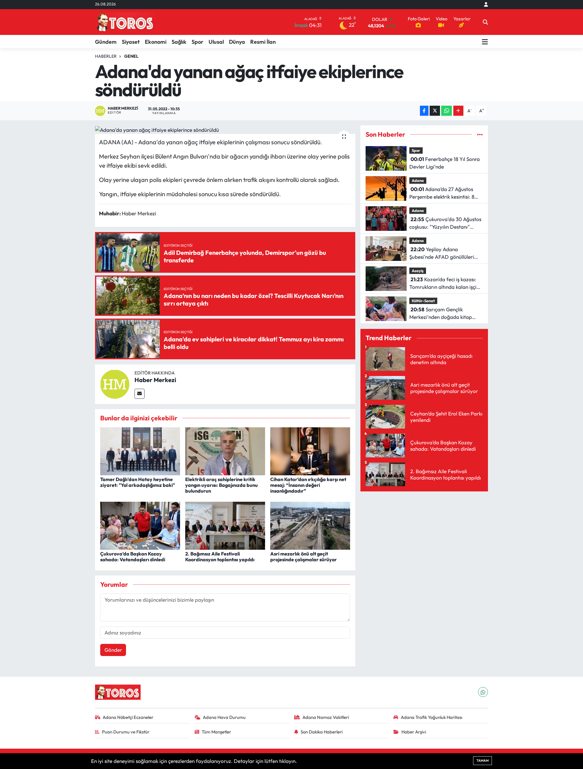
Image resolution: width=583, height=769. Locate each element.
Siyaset (131, 41)
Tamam (482, 760)
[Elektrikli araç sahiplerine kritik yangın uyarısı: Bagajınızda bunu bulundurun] (225, 450)
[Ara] (485, 22)
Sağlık (179, 41)
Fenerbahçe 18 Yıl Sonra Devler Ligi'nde (444, 163)
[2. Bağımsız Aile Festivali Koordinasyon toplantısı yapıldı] (225, 525)
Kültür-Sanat (423, 300)
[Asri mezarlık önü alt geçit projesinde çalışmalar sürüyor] (310, 525)
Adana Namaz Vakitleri (325, 717)
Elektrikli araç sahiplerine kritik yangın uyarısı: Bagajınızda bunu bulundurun (221, 485)
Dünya (237, 41)
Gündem (106, 41)
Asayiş (418, 270)
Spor (197, 41)
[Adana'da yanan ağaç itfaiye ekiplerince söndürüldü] (225, 129)
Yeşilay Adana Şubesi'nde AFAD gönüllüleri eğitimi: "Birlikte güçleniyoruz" (443, 253)
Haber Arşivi (413, 732)
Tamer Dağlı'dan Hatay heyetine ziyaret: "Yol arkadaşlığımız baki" (137, 482)
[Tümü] (480, 134)
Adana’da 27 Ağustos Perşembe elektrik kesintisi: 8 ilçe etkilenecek (441, 193)
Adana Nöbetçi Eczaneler (128, 717)
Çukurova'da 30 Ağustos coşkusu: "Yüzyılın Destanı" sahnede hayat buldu (445, 223)
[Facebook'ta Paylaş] (424, 111)
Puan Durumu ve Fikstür (125, 732)
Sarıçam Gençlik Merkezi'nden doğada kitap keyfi (440, 313)
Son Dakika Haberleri (322, 732)
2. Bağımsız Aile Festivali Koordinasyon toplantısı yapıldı (219, 556)
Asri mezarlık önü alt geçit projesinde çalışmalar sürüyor (303, 556)
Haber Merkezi (155, 380)
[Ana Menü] (485, 41)
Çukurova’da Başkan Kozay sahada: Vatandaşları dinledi (132, 556)
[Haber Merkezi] (114, 383)
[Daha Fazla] (458, 111)
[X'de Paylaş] (435, 111)
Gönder (113, 650)
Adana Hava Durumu (224, 717)
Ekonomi (155, 41)
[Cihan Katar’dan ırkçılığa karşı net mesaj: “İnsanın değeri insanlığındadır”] (310, 450)
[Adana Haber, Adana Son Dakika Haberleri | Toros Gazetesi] (125, 22)
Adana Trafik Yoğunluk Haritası (431, 717)
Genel (131, 56)
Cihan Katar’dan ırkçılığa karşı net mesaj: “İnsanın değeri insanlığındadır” (308, 485)
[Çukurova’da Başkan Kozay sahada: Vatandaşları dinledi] (140, 525)
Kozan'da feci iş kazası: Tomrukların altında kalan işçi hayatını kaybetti (442, 283)
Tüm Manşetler (216, 732)
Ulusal (216, 41)
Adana (418, 180)
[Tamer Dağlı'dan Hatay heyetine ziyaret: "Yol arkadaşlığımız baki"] (140, 450)
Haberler (106, 56)
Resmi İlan (263, 41)
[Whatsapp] (483, 692)
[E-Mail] (140, 394)
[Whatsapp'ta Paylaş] (446, 111)
